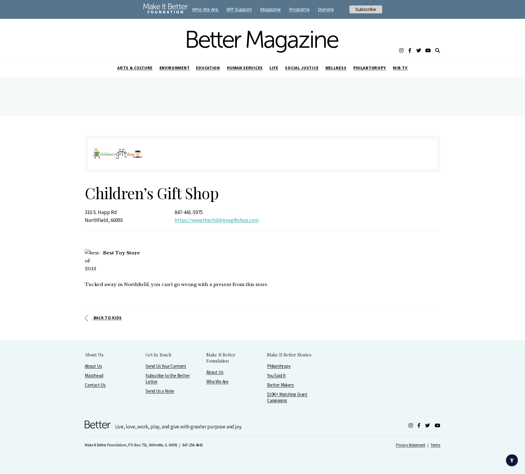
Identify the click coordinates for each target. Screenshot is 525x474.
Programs (299, 9)
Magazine (270, 9)
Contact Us (95, 385)
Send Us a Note (160, 391)
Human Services (245, 67)
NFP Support (239, 9)
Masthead (94, 375)
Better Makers (280, 385)
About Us (93, 366)
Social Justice (301, 67)
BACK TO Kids (107, 317)
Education (208, 67)
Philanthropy (369, 67)
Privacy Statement (410, 445)
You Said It (276, 375)
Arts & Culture (135, 67)
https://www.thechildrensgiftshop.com (217, 220)
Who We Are (217, 381)
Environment (175, 67)
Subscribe (365, 9)
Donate (326, 9)
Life (273, 67)
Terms (435, 445)
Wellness (336, 67)
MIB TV (400, 67)
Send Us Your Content (166, 366)
